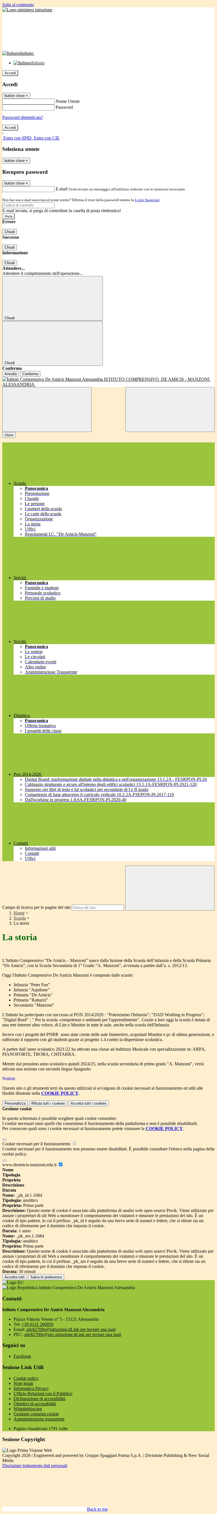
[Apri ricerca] (170, 409)
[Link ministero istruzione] (27, 9)
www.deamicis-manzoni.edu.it (30, 1164)
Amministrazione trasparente (39, 1419)
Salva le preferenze (46, 1277)
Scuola (20, 918)
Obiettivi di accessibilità (35, 1403)
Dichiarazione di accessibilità (39, 1398)
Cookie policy (26, 1378)
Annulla (11, 374)
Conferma (30, 374)
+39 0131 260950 (37, 1324)
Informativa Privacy (31, 1388)
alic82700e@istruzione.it (71, 1329)
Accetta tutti (89, 1103)
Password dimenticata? (22, 117)
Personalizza (15, 1103)
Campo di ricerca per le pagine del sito (36, 907)
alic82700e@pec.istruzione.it (72, 1334)
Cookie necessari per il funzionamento (36, 1143)
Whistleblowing (28, 1408)
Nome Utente (68, 101)
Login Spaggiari (147, 200)
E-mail (62, 188)
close (9, 435)
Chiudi (10, 232)
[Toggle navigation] (47, 409)
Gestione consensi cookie (36, 1413)
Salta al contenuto (18, 4)
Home (19, 913)
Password (64, 107)
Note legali (23, 1383)
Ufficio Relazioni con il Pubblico (43, 1393)
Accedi (10, 73)
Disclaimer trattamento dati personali (34, 1465)
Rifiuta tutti (48, 1103)
